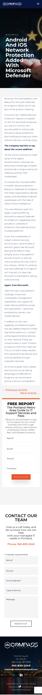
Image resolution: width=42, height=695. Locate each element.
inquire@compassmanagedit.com (21, 669)
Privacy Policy (18, 684)
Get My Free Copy (21, 477)
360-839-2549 (25, 544)
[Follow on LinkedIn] (21, 675)
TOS (26, 684)
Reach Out (21, 624)
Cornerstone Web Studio (21, 690)
